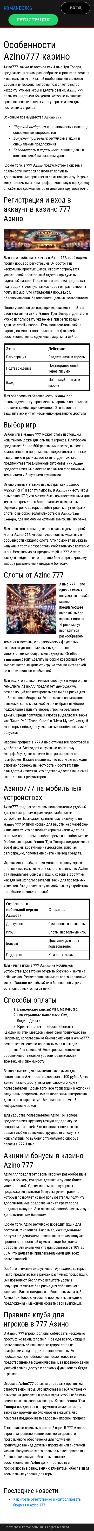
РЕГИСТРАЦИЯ (33, 19)
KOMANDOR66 (18, 8)
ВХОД (75, 8)
